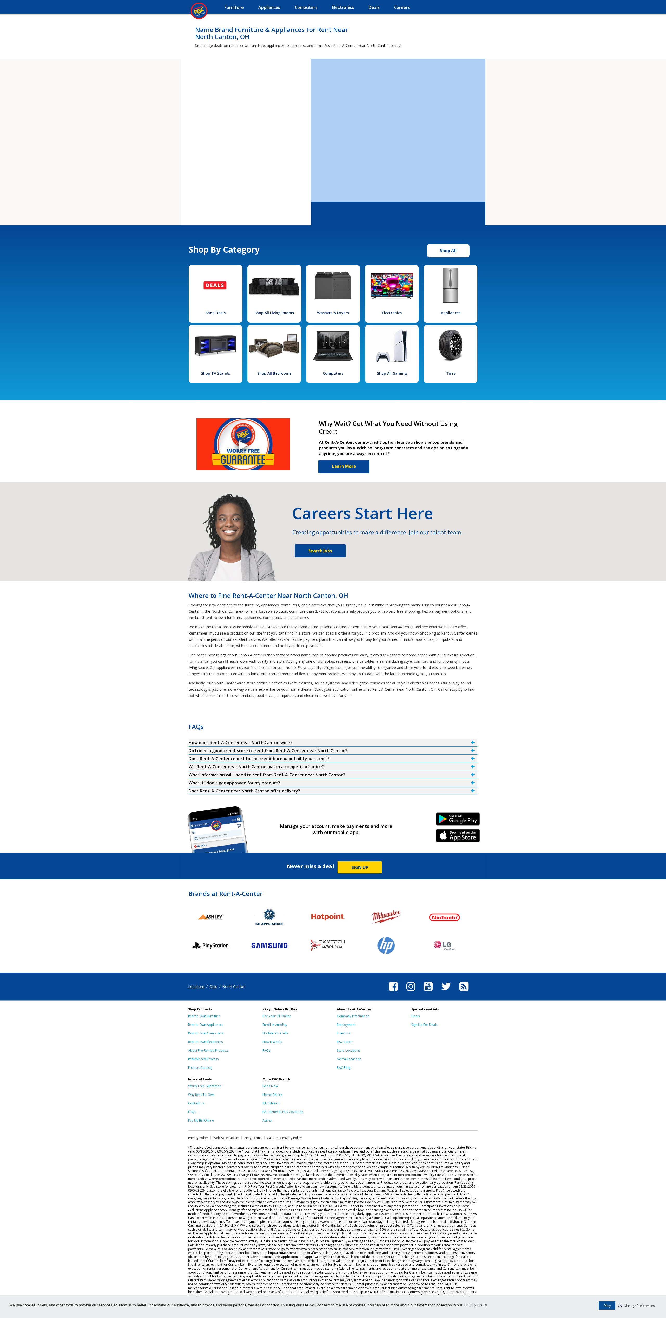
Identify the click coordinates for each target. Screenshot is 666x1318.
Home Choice (272, 1094)
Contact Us (196, 1103)
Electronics (392, 312)
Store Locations (348, 1050)
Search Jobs (320, 551)
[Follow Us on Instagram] (410, 991)
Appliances (450, 312)
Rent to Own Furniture (204, 1016)
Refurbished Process (203, 1059)
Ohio (213, 986)
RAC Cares (344, 1042)
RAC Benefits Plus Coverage (282, 1112)
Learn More (344, 466)
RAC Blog (343, 1067)
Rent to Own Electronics (205, 1042)
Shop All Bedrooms (274, 373)
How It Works (272, 1042)
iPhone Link (458, 837)
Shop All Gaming (392, 373)
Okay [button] (607, 1305)
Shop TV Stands (215, 373)
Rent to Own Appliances (205, 1024)
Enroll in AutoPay (274, 1024)
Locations (196, 986)
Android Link (458, 821)
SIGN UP (359, 867)
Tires (450, 373)
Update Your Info (275, 1033)
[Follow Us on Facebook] (393, 991)
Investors (343, 1033)
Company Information (353, 1016)
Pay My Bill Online (201, 1120)
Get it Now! (270, 1086)
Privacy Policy (475, 1304)
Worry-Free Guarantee (204, 1086)
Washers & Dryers (333, 312)
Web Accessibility (226, 1138)
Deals (415, 1016)
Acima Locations (349, 1059)
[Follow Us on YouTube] (428, 991)
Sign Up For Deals (424, 1024)
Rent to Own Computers (205, 1033)
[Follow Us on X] (446, 991)
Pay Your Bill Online (276, 1016)
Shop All (448, 250)
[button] (636, 1305)
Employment (346, 1024)
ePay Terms (252, 1138)
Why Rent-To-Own (201, 1094)
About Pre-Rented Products (208, 1050)
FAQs (266, 1050)
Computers (333, 373)
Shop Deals (216, 312)
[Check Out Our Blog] (464, 991)
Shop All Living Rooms (274, 312)
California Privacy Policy (284, 1138)
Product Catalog (200, 1067)
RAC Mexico (271, 1103)
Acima (267, 1120)
